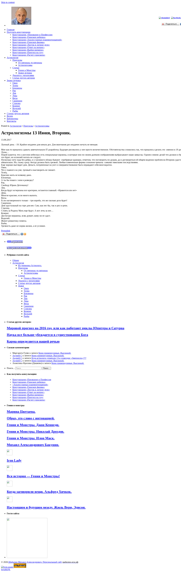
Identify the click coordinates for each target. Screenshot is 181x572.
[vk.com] (164, 18)
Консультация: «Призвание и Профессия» (32, 34)
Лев (14, 93)
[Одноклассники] (24, 234)
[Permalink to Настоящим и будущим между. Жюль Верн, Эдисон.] (9, 501)
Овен (15, 83)
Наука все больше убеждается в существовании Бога (47, 335)
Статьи (15, 68)
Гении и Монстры (26, 70)
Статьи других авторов (23, 78)
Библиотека (12, 118)
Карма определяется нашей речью (33, 341)
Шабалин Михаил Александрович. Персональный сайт (35, 562)
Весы (15, 98)
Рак (14, 90)
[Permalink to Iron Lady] (9, 454)
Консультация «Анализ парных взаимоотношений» (37, 40)
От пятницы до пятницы (30, 62)
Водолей (16, 108)
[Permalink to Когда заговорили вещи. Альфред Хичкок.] (9, 485)
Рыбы (15, 111)
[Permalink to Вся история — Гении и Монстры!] (9, 470)
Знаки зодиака (25, 73)
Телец (15, 85)
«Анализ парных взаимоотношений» (30, 384)
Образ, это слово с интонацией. (31, 418)
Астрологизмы (25, 65)
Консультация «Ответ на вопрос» (28, 47)
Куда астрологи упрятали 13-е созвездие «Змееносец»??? (59, 358)
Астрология (12, 57)
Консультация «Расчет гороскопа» (28, 55)
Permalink (5, 231)
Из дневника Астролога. (30, 265)
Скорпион (17, 101)
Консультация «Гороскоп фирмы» (28, 42)
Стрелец (16, 103)
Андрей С (17, 355)
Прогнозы (17, 60)
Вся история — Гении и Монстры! (33, 476)
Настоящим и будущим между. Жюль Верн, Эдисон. (46, 507)
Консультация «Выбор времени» (28, 50)
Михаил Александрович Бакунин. (33, 445)
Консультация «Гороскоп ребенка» (29, 37)
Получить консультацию (18, 32)
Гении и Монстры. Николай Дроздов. (35, 431)
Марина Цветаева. (21, 411)
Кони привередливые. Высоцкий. (54, 353)
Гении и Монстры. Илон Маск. (31, 438)
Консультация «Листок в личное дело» (31, 45)
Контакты (11, 121)
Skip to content (8, 2)
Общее (15, 260)
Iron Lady (14, 460)
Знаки (21, 286)
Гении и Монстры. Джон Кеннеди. (33, 425)
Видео (10, 116)
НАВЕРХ (5, 569)
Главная (10, 29)
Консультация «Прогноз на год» (27, 52)
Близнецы (17, 88)
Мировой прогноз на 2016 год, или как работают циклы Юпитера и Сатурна (65, 328)
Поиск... (11, 368)
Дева (14, 95)
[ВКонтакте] (22, 234)
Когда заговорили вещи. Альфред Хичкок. (39, 491)
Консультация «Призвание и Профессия (31, 379)
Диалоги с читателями (23, 75)
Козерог (16, 106)
